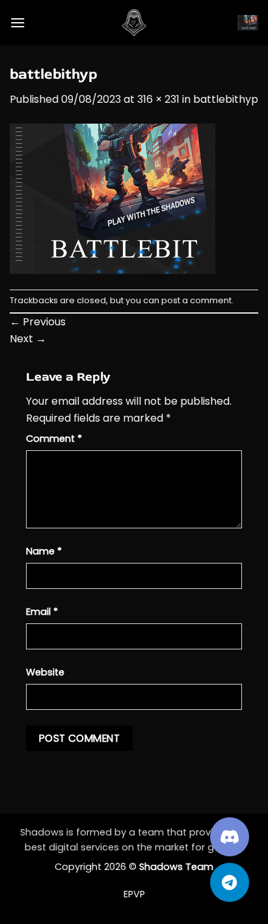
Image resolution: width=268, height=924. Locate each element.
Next (28, 338)
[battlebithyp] (112, 198)
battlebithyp (225, 99)
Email (42, 611)
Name (44, 551)
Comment (54, 438)
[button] (17, 22)
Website (45, 672)
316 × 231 (158, 99)
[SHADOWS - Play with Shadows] (134, 23)
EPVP (134, 894)
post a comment (196, 300)
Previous (38, 321)
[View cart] (247, 22)
